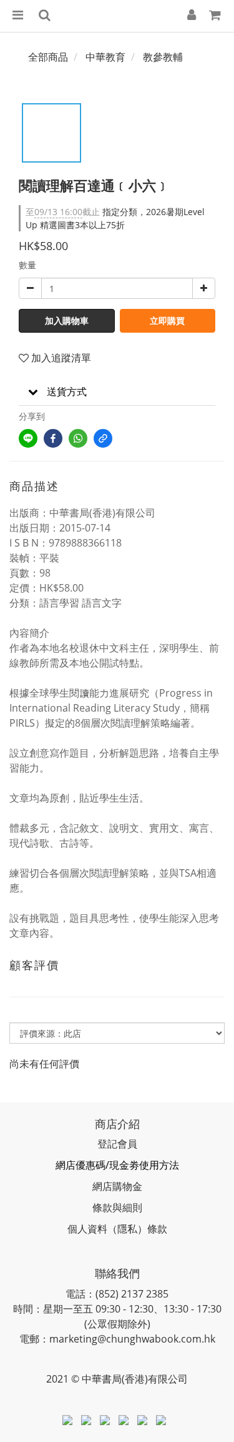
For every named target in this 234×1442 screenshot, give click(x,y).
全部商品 (48, 57)
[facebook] (53, 438)
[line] (28, 438)
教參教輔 (163, 57)
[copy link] (103, 438)
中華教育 (105, 57)
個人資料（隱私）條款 (117, 1229)
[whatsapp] (78, 438)
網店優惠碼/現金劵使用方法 (117, 1165)
